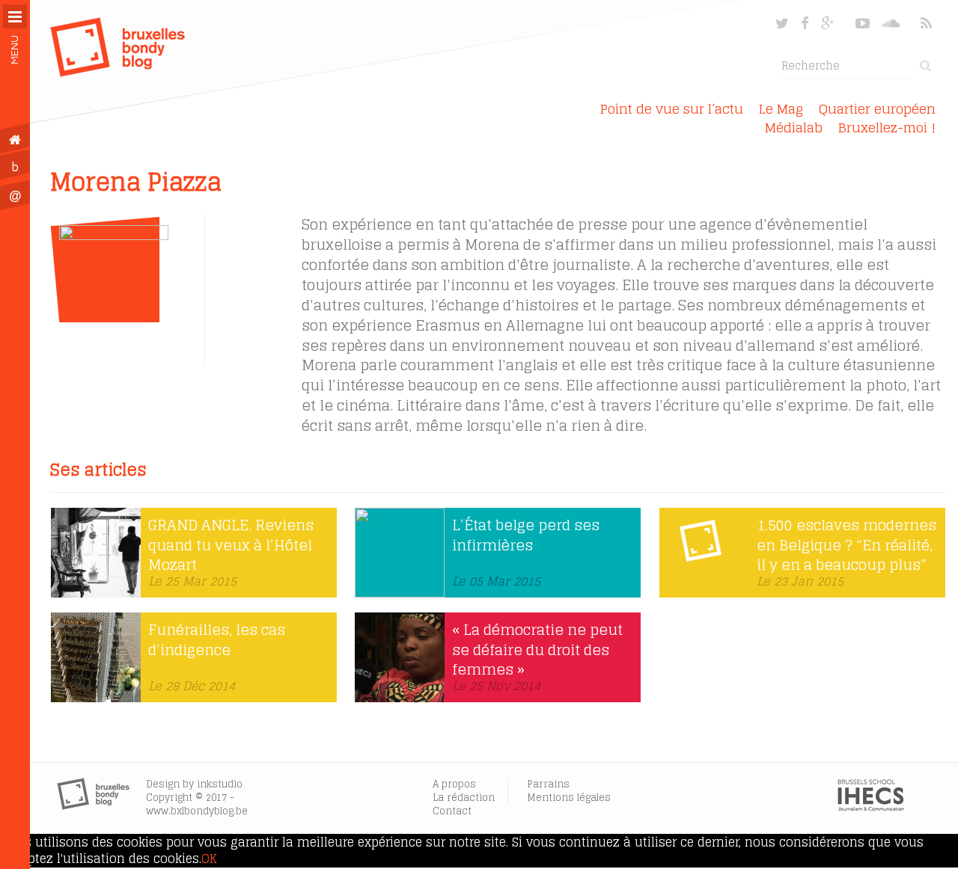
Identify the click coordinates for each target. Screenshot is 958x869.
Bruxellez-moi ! (887, 127)
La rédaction (464, 797)
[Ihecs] (871, 806)
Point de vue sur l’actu (671, 108)
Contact (452, 811)
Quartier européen (877, 108)
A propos (454, 784)
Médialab (794, 127)
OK (209, 858)
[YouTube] (862, 23)
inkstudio (219, 784)
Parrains (548, 784)
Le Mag (781, 108)
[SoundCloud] (892, 23)
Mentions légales (569, 797)
